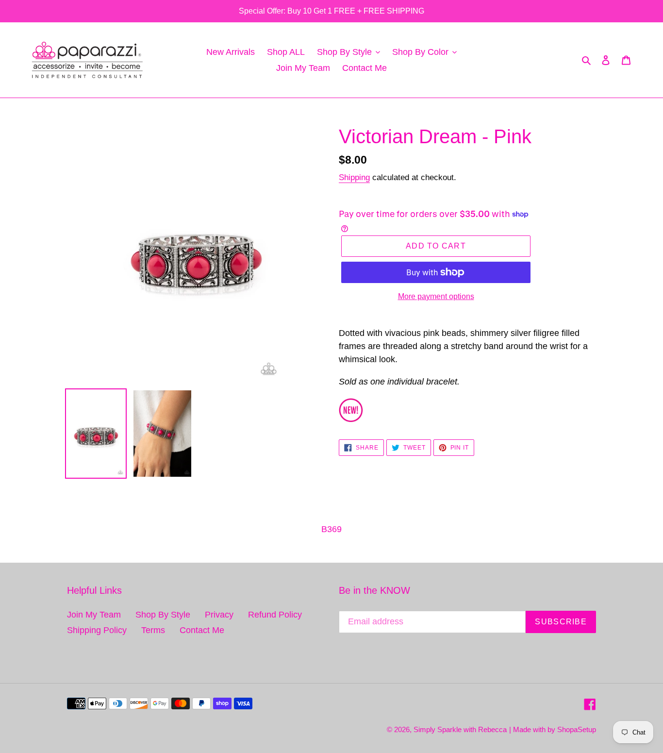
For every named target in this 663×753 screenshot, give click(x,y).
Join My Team (94, 614)
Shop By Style (162, 614)
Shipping (354, 177)
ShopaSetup (576, 729)
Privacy (219, 614)
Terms (153, 630)
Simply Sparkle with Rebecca (460, 729)
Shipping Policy (97, 630)
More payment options (436, 296)
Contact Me (202, 630)
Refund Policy (275, 614)
